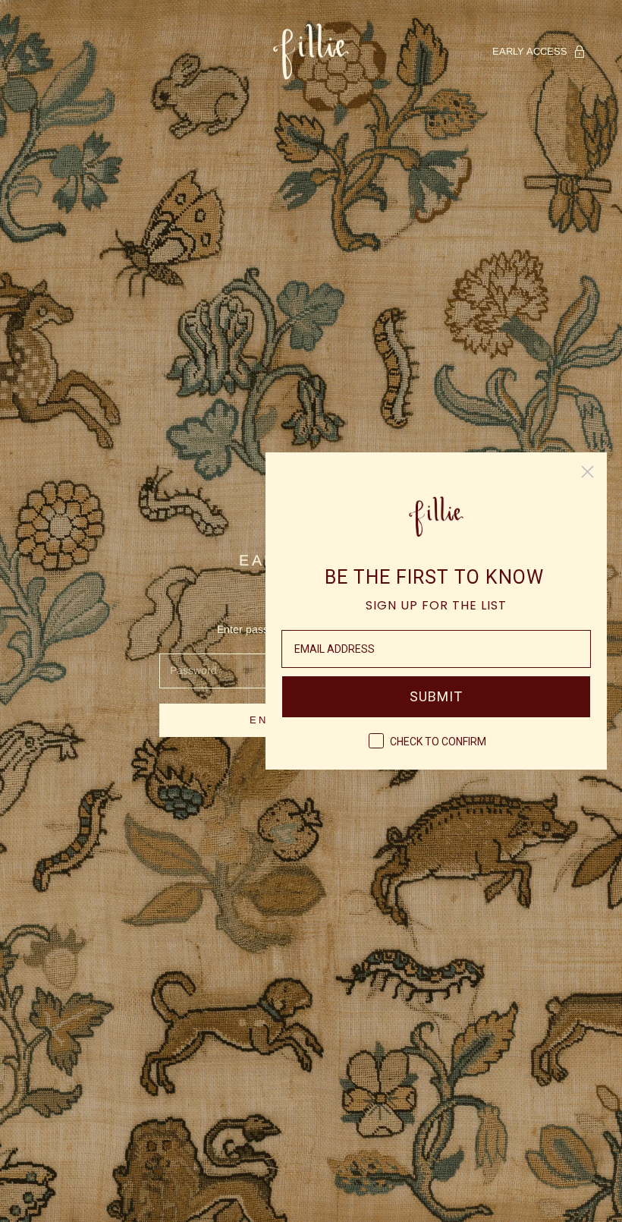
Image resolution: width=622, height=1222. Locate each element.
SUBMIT (436, 696)
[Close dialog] (587, 471)
